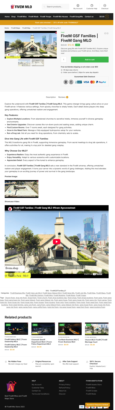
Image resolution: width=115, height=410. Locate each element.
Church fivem (10, 298)
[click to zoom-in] (31, 44)
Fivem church (42, 298)
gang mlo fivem (12, 307)
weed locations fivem (97, 307)
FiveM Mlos (48, 295)
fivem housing (50, 302)
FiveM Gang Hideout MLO (52, 293)
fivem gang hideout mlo (44, 300)
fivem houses (39, 302)
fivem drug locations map (57, 298)
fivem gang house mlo (76, 300)
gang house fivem (86, 305)
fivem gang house (60, 300)
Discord (62, 394)
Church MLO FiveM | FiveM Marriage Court (96, 341)
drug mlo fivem (21, 298)
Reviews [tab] (63, 97)
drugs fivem (32, 298)
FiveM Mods (70, 295)
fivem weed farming (16, 305)
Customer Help (91, 8)
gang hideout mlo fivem (70, 305)
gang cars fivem (30, 305)
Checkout (104, 8)
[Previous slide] (8, 44)
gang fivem (41, 305)
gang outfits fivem (39, 307)
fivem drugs (72, 298)
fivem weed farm (92, 302)
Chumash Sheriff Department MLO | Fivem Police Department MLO (41, 342)
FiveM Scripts (91, 391)
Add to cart (90, 59)
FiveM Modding (59, 295)
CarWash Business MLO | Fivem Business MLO (68, 341)
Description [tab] (51, 97)
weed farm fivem (82, 307)
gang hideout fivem (53, 305)
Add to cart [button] (16, 354)
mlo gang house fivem (67, 307)
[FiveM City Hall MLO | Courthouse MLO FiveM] (105, 33)
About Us (62, 391)
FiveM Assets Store (94, 384)
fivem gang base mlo (12, 300)
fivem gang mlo (91, 300)
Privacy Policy (64, 384)
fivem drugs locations (85, 298)
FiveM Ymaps (81, 295)
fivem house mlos (27, 302)
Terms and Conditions (40, 394)
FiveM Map (26, 28)
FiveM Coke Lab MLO (34, 293)
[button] (104, 16)
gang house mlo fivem (102, 305)
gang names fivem (25, 307)
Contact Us (36, 391)
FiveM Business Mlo (17, 293)
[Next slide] (53, 44)
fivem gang (98, 298)
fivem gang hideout (28, 300)
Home (6, 28)
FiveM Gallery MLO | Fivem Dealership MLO (16, 340)
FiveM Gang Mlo (68, 293)
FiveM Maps (15, 28)
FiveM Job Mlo (80, 293)
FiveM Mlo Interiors (36, 295)
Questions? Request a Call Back (97, 405)
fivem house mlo (14, 302)
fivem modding (70, 302)
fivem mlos (60, 302)
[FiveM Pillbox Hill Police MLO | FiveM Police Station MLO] (107, 33)
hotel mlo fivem (53, 307)
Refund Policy (64, 388)
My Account (77, 8)
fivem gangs (102, 300)
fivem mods (80, 302)
